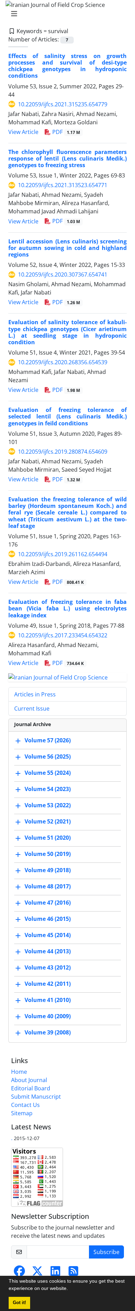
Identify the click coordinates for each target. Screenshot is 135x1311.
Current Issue (32, 708)
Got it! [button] (19, 1302)
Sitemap (22, 1113)
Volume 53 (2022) (48, 805)
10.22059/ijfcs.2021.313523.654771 (62, 185)
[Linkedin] (55, 1273)
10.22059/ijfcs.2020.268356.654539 (62, 362)
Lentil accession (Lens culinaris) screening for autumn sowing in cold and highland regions (67, 248)
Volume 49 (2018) (48, 870)
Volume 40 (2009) (48, 1016)
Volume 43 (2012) (48, 968)
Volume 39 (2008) (48, 1033)
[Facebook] (19, 1273)
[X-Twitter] (37, 1273)
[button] (70, 1289)
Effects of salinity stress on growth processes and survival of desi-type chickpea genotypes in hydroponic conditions (67, 66)
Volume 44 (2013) (48, 951)
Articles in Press (35, 694)
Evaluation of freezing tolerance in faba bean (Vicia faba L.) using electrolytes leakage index (67, 608)
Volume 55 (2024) (48, 773)
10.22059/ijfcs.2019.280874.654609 (62, 451)
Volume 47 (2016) (48, 903)
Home (19, 1072)
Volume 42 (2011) (48, 984)
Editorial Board (30, 1088)
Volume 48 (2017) (48, 886)
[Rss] (73, 1273)
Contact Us (25, 1105)
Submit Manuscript (36, 1096)
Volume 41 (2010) (48, 1000)
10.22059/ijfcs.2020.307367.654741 (62, 274)
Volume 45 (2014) (48, 935)
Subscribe (106, 1252)
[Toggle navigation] (65, 14)
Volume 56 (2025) (48, 757)
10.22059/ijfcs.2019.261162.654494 (62, 554)
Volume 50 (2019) (48, 854)
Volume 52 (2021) (48, 822)
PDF (65, 132)
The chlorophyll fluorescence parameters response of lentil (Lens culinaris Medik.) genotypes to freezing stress (67, 158)
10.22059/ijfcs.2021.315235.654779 (62, 104)
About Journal (29, 1080)
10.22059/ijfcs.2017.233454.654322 (62, 635)
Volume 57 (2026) (48, 740)
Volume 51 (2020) (48, 838)
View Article (23, 132)
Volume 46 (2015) (48, 919)
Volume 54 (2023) (48, 789)
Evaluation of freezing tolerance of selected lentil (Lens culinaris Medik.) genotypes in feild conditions (67, 416)
